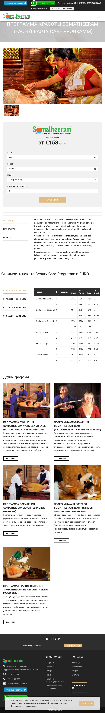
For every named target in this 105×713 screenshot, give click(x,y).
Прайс (48, 675)
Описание (8, 221)
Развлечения (77, 667)
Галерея (75, 671)
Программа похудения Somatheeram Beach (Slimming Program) (24, 508)
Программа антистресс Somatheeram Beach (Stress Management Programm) (73, 508)
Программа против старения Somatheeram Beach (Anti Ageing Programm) (25, 589)
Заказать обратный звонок (62, 8)
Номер (10, 175)
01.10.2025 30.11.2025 (14, 299)
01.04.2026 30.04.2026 (14, 316)
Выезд (10, 164)
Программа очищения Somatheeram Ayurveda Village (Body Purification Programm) (24, 426)
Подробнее (10, 458)
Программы (51, 667)
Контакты (76, 675)
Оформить (52, 200)
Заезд (10, 153)
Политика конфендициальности (55, 680)
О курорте (50, 662)
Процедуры (9, 229)
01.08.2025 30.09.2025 (14, 291)
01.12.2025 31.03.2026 (14, 307)
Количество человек (17, 186)
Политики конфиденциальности (24, 706)
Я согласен (87, 703)
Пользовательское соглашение (54, 687)
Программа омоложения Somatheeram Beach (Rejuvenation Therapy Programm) (77, 426)
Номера (7, 238)
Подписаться (73, 646)
